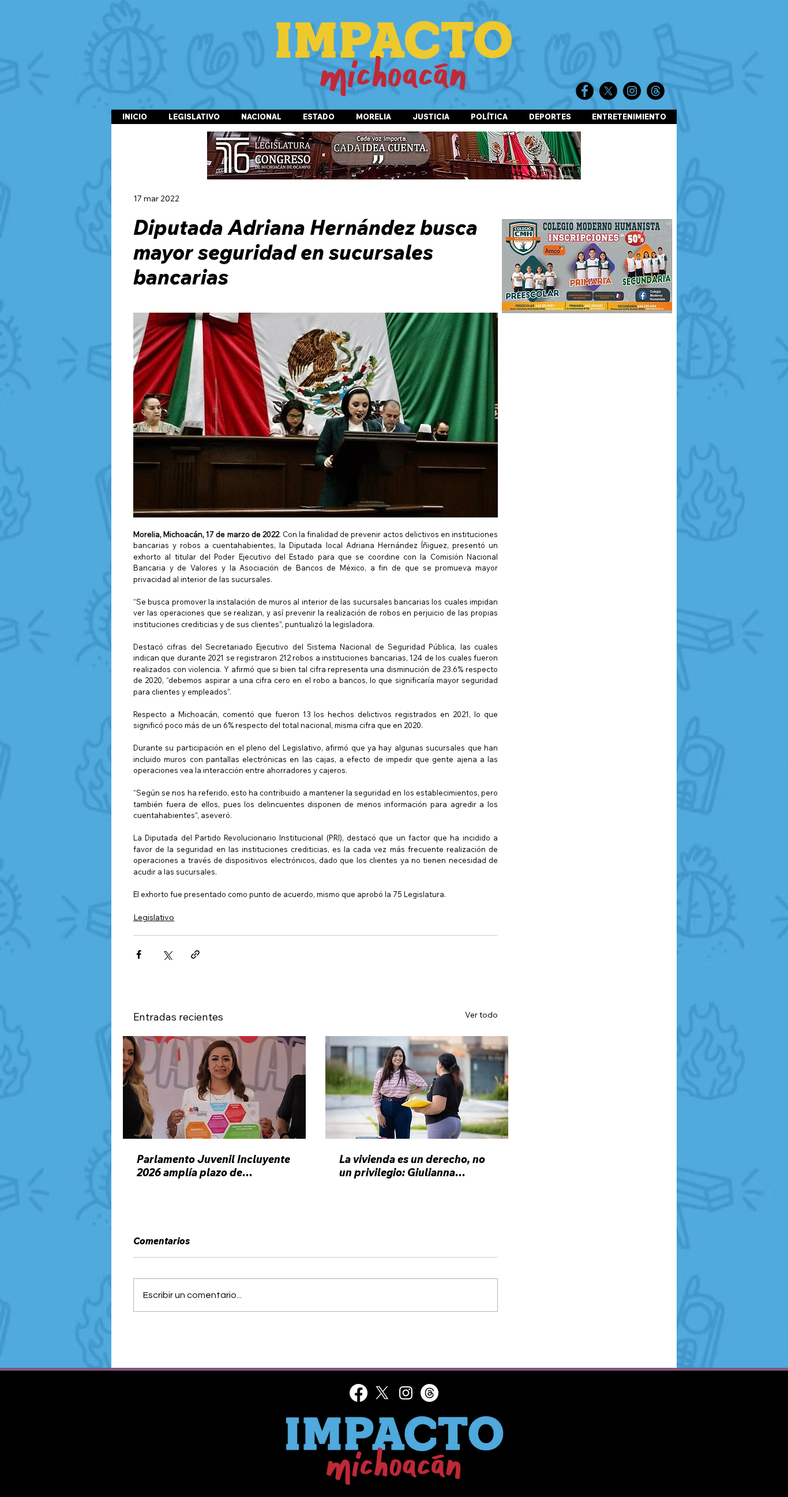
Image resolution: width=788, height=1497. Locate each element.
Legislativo (153, 917)
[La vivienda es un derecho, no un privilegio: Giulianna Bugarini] (416, 1087)
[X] (382, 1401)
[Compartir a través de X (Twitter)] (167, 954)
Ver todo (481, 1015)
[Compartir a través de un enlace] (195, 954)
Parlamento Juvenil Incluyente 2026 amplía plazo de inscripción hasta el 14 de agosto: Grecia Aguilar (213, 1166)
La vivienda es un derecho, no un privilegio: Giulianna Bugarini (412, 1166)
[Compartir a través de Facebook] (138, 954)
